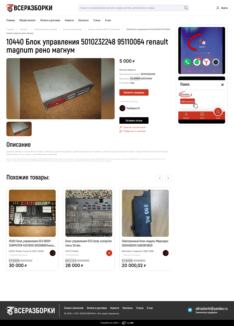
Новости (69, 20)
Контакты (83, 20)
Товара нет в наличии (134, 131)
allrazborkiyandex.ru (212, 308)
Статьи (96, 20)
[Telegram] (190, 310)
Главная (10, 20)
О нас (108, 20)
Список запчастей (73, 308)
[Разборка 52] (53, 253)
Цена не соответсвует (134, 127)
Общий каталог (27, 20)
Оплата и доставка (50, 20)
